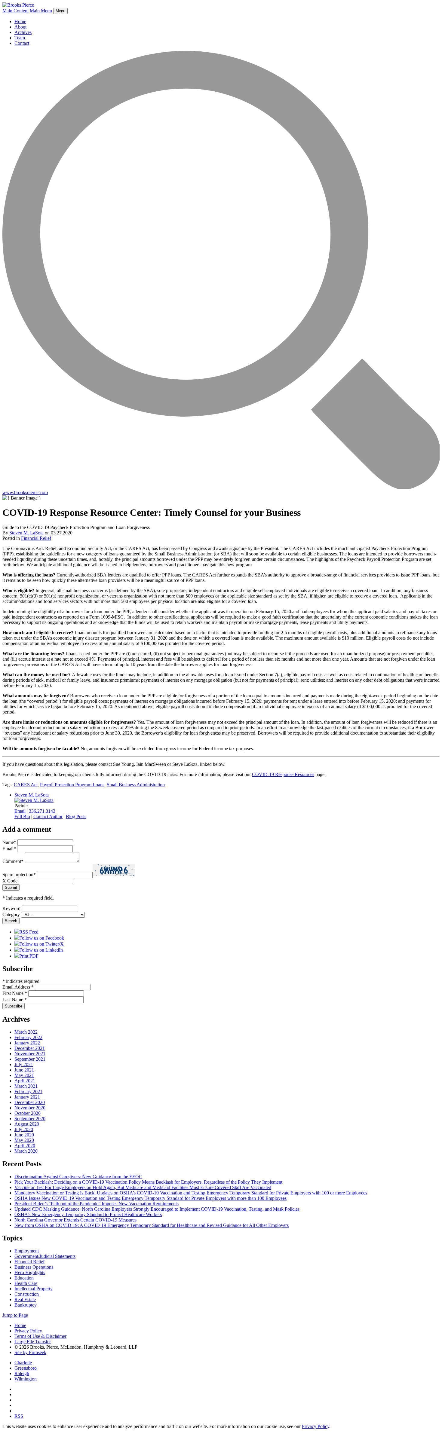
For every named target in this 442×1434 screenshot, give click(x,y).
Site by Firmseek (30, 1352)
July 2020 (23, 1129)
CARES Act (26, 784)
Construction (26, 1294)
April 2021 (24, 1080)
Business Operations (33, 1267)
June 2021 (24, 1069)
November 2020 (29, 1107)
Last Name (14, 999)
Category (11, 914)
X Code (9, 880)
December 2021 (29, 1048)
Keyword (11, 908)
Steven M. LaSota (26, 532)
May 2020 (24, 1140)
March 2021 (26, 1086)
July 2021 (23, 1064)
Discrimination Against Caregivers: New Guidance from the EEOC (78, 1176)
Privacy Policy (28, 1330)
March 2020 (26, 1151)
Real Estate (25, 1299)
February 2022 (28, 1037)
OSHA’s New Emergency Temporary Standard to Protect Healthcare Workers (88, 1214)
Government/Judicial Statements (44, 1256)
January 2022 (27, 1042)
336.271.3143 (42, 811)
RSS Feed (28, 931)
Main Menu (41, 10)
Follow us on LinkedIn (41, 949)
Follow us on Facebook (41, 937)
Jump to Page (15, 1315)
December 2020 (29, 1102)
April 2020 (24, 1145)
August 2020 (26, 1124)
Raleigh (21, 1373)
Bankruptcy (25, 1304)
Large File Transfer (32, 1341)
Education (24, 1277)
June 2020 (24, 1134)
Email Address (18, 986)
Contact (21, 43)
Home (20, 21)
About (20, 26)
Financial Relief (36, 538)
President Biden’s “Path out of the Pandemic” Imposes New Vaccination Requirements (96, 1203)
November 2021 (29, 1053)
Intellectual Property (33, 1288)
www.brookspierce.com (25, 492)
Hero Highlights (29, 1272)
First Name (14, 993)
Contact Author (48, 816)
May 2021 (24, 1075)
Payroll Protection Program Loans (72, 784)
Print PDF (28, 956)
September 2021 (29, 1059)
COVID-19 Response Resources (283, 774)
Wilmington (25, 1378)
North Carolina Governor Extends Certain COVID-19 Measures (75, 1219)
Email (20, 811)
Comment (12, 861)
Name (9, 842)
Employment (26, 1250)
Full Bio (22, 816)
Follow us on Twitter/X (41, 943)
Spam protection (19, 874)
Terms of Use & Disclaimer (40, 1336)
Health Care (25, 1283)
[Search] (221, 487)
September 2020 (29, 1118)
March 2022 (26, 1032)
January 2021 (27, 1096)
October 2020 (27, 1113)
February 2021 (28, 1091)
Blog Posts (76, 816)
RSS (18, 1416)
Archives (23, 32)
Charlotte (23, 1362)
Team (19, 37)
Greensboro (25, 1368)
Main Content (15, 10)
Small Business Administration (136, 784)
